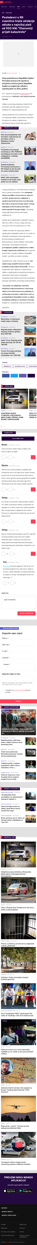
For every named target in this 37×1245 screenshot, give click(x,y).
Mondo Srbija (7, 1212)
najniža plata (24, 93)
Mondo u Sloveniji (11, 789)
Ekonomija (9, 13)
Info (3, 13)
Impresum (4, 1228)
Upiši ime (5, 593)
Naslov (5, 638)
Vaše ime (6, 645)
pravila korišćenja (19, 690)
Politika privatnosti (8, 1235)
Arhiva (22, 1232)
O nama (3, 1224)
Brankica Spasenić (12, 73)
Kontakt (22, 1228)
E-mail (5, 651)
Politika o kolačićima (8, 1232)
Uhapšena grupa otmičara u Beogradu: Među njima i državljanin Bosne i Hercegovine (12, 417)
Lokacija (5, 658)
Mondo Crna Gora (9, 1215)
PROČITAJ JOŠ (9, 837)
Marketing (23, 1224)
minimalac (7, 366)
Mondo (4, 1208)
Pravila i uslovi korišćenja (24, 1236)
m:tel (7, 1242)
